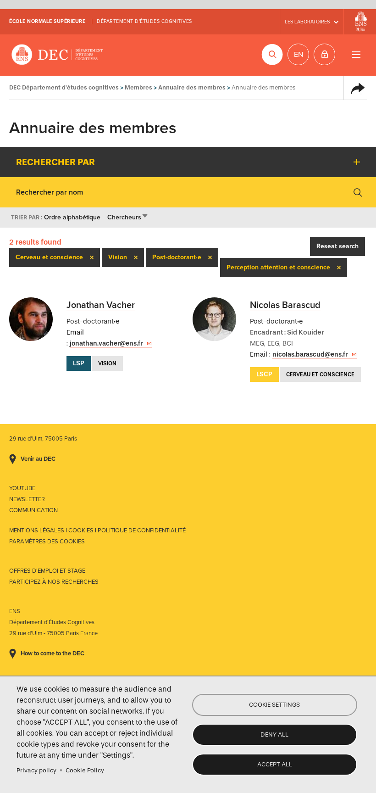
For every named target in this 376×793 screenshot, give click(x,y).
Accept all (274, 764)
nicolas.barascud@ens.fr (310, 354)
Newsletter (27, 499)
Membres (138, 87)
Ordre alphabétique (72, 217)
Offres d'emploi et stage (47, 571)
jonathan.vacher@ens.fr (106, 343)
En (298, 54)
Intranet (324, 54)
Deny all (274, 734)
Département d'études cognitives (144, 21)
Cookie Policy (85, 770)
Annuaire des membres (192, 87)
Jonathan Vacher (100, 305)
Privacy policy (36, 770)
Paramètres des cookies (47, 541)
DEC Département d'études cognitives (57, 55)
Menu (356, 54)
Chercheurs (128, 217)
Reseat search (337, 246)
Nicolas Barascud (285, 305)
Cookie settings (274, 705)
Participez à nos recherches (54, 582)
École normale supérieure (47, 21)
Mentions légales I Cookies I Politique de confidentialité (97, 530)
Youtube (22, 488)
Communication (33, 510)
